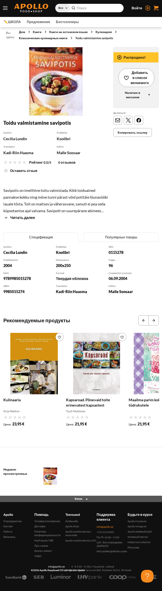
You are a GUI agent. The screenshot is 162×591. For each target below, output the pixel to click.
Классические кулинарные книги (43, 38)
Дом (22, 32)
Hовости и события (139, 542)
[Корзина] (156, 8)
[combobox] (89, 8)
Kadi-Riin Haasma (18, 152)
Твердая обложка (72, 278)
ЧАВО (37, 556)
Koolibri (63, 138)
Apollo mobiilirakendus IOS (80, 540)
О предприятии (12, 521)
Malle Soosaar (68, 152)
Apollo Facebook (137, 521)
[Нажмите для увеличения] (56, 81)
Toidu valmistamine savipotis (94, 38)
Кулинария (104, 32)
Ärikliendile (71, 521)
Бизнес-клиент (43, 550)
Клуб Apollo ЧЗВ (43, 540)
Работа (7, 531)
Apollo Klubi (72, 526)
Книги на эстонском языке (68, 32)
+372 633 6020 (105, 532)
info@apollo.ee (105, 526)
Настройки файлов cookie (112, 551)
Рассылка (133, 547)
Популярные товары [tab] (121, 237)
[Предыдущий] (143, 320)
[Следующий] (153, 320)
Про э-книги (41, 545)
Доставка (39, 526)
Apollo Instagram (137, 526)
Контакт (8, 526)
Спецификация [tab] (41, 237)
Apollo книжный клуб (140, 531)
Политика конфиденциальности (47, 533)
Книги (37, 32)
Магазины (9, 536)
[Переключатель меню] (5, 8)
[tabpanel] (81, 275)
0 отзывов (67, 162)
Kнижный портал (138, 536)
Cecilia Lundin (15, 138)
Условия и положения (47, 521)
